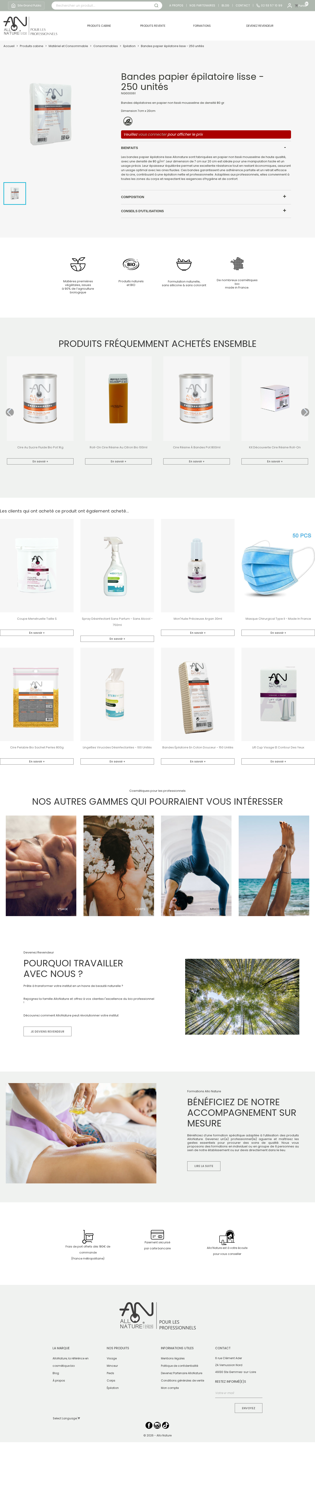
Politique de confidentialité (179, 1366)
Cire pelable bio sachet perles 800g (37, 747)
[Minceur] (196, 866)
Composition (132, 197)
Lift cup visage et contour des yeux (278, 747)
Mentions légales (173, 1358)
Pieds (296, 909)
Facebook (149, 1425)
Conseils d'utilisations (142, 211)
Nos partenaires (202, 5)
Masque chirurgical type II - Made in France (278, 619)
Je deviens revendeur (47, 1031)
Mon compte (170, 1388)
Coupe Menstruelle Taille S (37, 619)
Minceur (216, 909)
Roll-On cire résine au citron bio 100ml (118, 447)
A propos (176, 5)
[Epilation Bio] (274, 866)
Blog (225, 5)
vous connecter (152, 134)
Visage (62, 909)
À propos (59, 1380)
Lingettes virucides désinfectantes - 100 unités (117, 747)
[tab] (206, 148)
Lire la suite (203, 1166)
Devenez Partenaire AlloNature (181, 1373)
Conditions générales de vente (182, 1380)
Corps (140, 909)
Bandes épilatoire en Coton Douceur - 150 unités (197, 747)
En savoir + (40, 461)
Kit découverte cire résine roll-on (275, 447)
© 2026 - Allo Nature (157, 1435)
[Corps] (118, 866)
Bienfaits (129, 148)
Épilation (113, 1388)
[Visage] (41, 866)
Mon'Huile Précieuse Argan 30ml (198, 619)
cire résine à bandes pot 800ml (196, 447)
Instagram (157, 1425)
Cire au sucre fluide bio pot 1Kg (40, 447)
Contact (243, 5)
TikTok (165, 1425)
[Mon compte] (289, 5)
